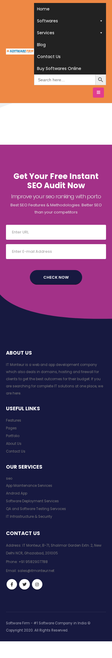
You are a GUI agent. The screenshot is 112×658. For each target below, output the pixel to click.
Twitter (24, 584)
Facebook (12, 584)
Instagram (37, 584)
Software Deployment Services (32, 501)
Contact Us (49, 57)
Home (43, 9)
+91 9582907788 (33, 561)
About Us (14, 443)
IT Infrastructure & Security (29, 516)
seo (9, 478)
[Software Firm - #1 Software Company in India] (20, 51)
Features (13, 420)
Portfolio (12, 436)
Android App (16, 493)
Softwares (47, 21)
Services (45, 33)
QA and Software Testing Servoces (36, 508)
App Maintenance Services (29, 485)
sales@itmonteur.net (36, 570)
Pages (11, 428)
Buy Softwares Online (59, 68)
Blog (41, 45)
